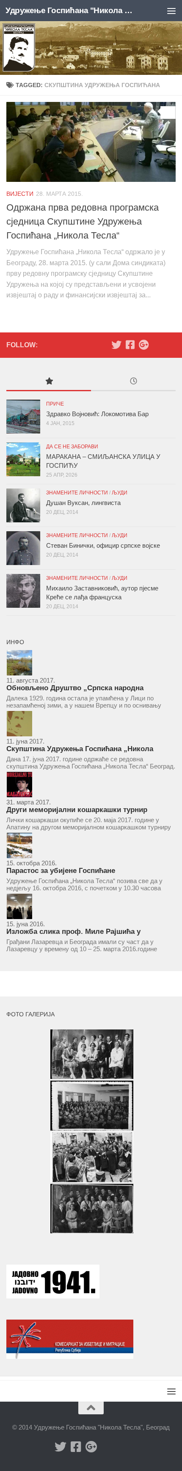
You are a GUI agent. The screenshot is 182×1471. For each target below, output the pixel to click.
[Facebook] (130, 345)
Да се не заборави (72, 447)
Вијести (19, 193)
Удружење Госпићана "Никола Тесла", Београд (71, 10)
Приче (55, 404)
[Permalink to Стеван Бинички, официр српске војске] (23, 548)
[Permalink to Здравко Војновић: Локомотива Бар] (23, 417)
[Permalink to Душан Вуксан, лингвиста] (23, 505)
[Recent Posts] (133, 382)
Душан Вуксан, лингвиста (83, 502)
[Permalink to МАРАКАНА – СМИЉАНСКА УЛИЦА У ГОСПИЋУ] (23, 459)
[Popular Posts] (48, 382)
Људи (119, 493)
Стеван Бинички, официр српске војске (103, 545)
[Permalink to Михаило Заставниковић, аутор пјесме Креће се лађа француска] (23, 591)
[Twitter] (116, 345)
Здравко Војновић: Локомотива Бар (97, 413)
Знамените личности (77, 493)
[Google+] (143, 345)
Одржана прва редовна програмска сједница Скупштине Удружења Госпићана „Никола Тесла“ (82, 221)
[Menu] (171, 10)
